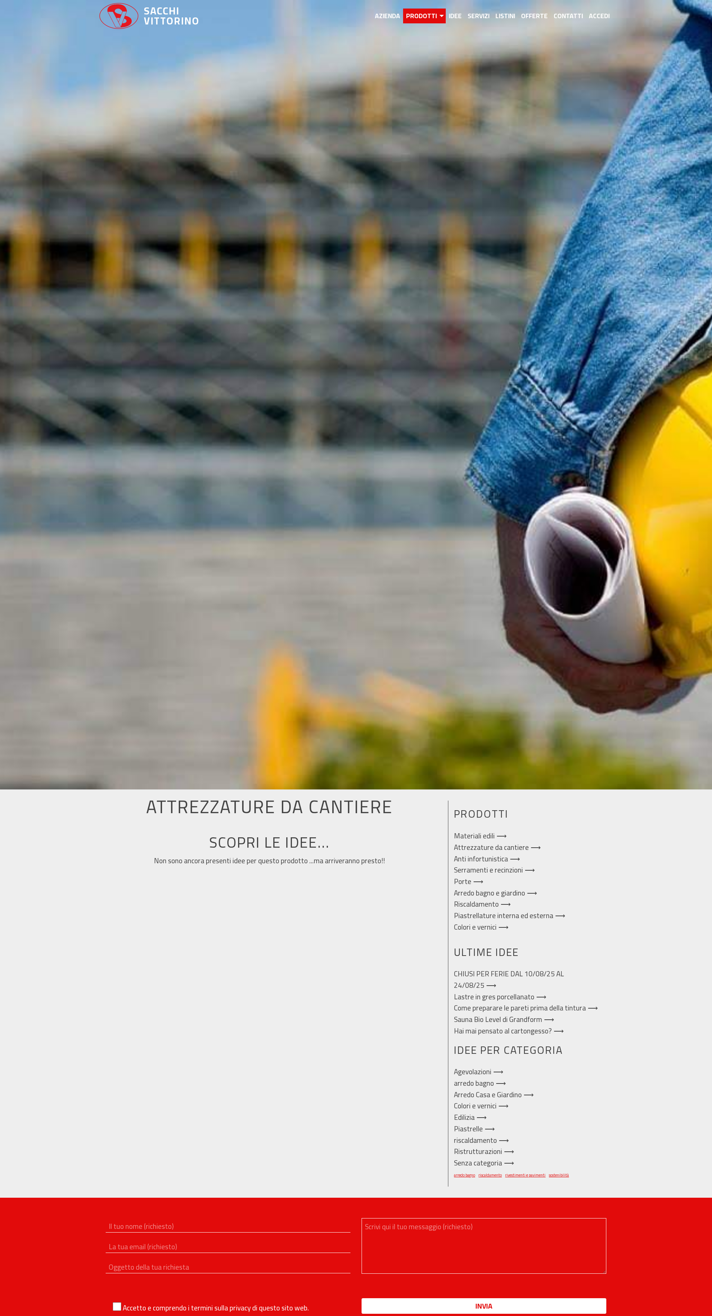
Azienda (387, 16)
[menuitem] (387, 16)
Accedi (599, 16)
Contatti (568, 16)
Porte (462, 881)
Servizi (479, 16)
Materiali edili (474, 835)
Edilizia (464, 1117)
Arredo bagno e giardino (489, 893)
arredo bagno (474, 1083)
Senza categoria (478, 1163)
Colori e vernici (475, 927)
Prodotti (421, 16)
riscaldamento (475, 1140)
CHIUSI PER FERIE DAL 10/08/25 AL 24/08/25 (509, 979)
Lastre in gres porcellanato (494, 996)
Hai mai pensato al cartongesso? (503, 1031)
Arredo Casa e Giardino (488, 1094)
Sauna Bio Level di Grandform (498, 1019)
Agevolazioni (472, 1071)
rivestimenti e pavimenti (525, 1175)
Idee (455, 16)
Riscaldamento (476, 904)
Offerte (534, 16)
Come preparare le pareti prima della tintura (520, 1008)
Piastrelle (468, 1128)
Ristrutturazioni (478, 1151)
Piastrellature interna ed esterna (503, 915)
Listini (505, 16)
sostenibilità (559, 1175)
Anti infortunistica (481, 858)
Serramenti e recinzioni (488, 870)
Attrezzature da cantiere (491, 847)
